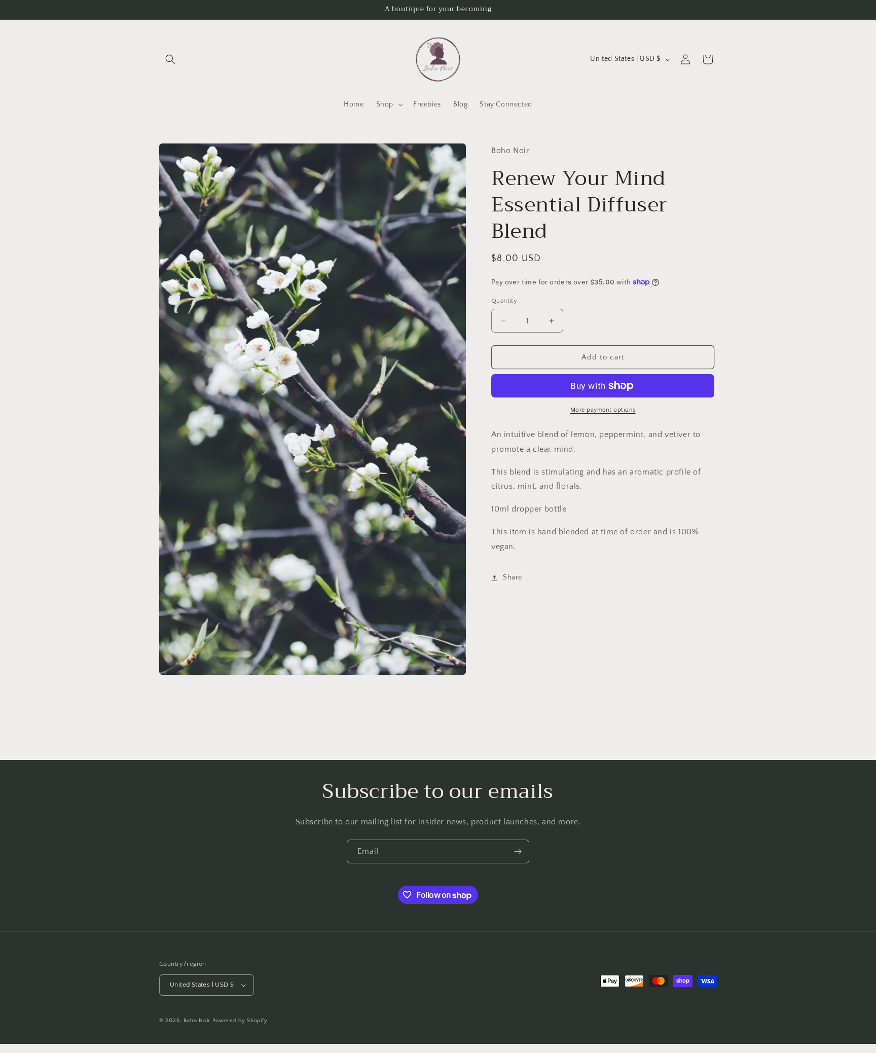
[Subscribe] (517, 851)
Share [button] (512, 577)
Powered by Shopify (240, 1021)
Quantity (504, 300)
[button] (170, 59)
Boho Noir (197, 1021)
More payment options (603, 410)
